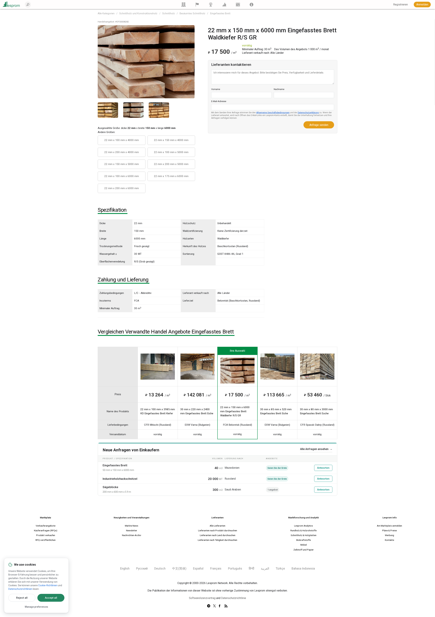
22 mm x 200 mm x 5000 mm (171, 164)
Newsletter (131, 530)
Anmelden (422, 4)
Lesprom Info (389, 517)
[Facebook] (220, 606)
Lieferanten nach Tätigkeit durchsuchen (217, 540)
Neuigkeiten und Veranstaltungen (131, 517)
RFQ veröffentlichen (46, 540)
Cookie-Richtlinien (47, 585)
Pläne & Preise (389, 530)
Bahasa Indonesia (303, 568)
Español (198, 568)
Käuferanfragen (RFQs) (45, 530)
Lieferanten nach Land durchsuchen (217, 535)
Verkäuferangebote (45, 525)
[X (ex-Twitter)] (214, 606)
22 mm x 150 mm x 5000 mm (121, 164)
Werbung (389, 535)
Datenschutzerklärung (308, 112)
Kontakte (389, 540)
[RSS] (226, 606)
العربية (265, 568)
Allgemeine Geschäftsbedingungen (273, 112)
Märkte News (131, 525)
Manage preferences (36, 606)
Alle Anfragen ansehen (316, 449)
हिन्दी (251, 568)
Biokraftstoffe (303, 540)
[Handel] (183, 4)
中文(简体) (179, 568)
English (124, 568)
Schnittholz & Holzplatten (303, 535)
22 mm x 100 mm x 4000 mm (121, 140)
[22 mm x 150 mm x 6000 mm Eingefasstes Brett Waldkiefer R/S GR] (146, 61)
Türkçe (280, 568)
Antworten (323, 467)
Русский (142, 568)
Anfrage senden (318, 125)
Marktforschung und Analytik (303, 517)
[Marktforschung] (224, 4)
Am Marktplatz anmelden (389, 525)
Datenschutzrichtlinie (233, 598)
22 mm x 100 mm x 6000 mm (121, 176)
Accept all (51, 597)
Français (215, 568)
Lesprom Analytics (303, 525)
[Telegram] (208, 606)
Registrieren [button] (400, 4)
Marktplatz (45, 517)
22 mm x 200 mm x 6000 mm (121, 188)
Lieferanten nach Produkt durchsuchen (217, 530)
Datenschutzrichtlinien (20, 589)
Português (235, 568)
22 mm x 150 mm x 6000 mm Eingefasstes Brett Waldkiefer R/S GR (235, 411)
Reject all (22, 597)
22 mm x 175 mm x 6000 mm (171, 176)
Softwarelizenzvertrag (202, 598)
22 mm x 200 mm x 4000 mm (121, 152)
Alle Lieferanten (217, 525)
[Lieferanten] (197, 4)
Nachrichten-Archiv (131, 535)
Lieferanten (217, 517)
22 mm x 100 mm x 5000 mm (171, 152)
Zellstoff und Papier (303, 549)
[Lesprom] (251, 4)
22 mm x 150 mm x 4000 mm (171, 140)
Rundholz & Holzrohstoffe (303, 530)
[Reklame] (238, 4)
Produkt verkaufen (45, 535)
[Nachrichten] (211, 4)
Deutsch (160, 568)
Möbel (303, 544)
